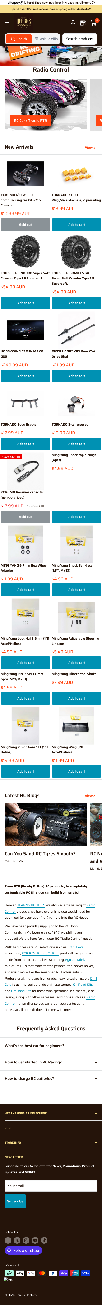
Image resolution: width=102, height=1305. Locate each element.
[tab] (19, 38)
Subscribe (15, 1201)
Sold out (25, 224)
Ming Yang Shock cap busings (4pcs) (74, 458)
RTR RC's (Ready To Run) (40, 953)
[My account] (73, 22)
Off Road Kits (21, 991)
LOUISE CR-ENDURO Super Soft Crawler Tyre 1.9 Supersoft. (25, 276)
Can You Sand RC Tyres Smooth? (40, 853)
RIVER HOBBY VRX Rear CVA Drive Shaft (73, 354)
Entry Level (75, 947)
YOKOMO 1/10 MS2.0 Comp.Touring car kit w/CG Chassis (21, 200)
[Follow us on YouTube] (35, 1240)
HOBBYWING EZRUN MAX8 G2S (22, 354)
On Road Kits (83, 984)
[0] (93, 23)
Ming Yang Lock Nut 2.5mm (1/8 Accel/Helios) (25, 641)
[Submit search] (91, 39)
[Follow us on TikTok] (44, 1240)
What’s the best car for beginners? (34, 1046)
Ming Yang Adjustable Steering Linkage (75, 641)
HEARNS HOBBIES (31, 905)
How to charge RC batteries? (29, 1079)
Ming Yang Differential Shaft (74, 673)
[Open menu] (7, 22)
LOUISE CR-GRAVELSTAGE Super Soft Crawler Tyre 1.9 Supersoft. (73, 278)
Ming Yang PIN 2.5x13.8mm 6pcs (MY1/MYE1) (22, 676)
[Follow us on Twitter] (17, 1240)
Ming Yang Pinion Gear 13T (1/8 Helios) (24, 750)
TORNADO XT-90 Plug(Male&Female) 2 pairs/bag (76, 197)
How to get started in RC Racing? (33, 1062)
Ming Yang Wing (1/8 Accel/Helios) (67, 750)
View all (91, 147)
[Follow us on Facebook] (8, 1240)
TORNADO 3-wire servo (70, 424)
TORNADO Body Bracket (19, 424)
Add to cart (76, 224)
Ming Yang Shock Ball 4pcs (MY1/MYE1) (72, 568)
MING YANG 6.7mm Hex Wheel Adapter (24, 568)
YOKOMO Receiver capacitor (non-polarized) (22, 495)
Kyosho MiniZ (75, 959)
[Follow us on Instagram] (26, 1240)
